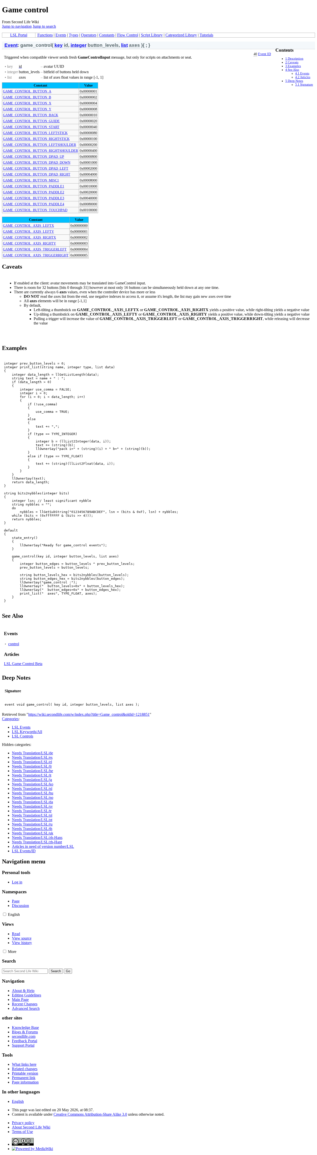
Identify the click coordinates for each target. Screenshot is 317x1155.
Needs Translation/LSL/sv (32, 806)
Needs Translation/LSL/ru (32, 824)
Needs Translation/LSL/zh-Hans (37, 837)
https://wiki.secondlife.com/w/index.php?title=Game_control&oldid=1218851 (89, 714)
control (13, 644)
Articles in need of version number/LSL (43, 846)
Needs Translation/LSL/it (31, 775)
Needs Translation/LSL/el (32, 762)
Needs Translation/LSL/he (32, 771)
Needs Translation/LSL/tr (32, 811)
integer (78, 45)
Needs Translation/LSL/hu (32, 793)
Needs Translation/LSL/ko (32, 784)
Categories (10, 719)
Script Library (152, 35)
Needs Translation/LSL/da (32, 802)
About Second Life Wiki (31, 1127)
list (124, 45)
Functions (45, 35)
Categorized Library (181, 35)
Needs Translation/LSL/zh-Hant (37, 842)
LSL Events (21, 727)
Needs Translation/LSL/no (32, 797)
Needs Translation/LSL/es (32, 757)
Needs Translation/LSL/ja (32, 780)
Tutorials (206, 35)
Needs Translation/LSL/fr (32, 766)
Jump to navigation (17, 26)
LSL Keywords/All (27, 732)
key (58, 45)
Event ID (264, 54)
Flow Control (127, 35)
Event (11, 45)
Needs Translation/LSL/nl (32, 788)
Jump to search (44, 26)
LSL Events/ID (24, 851)
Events (60, 35)
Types (73, 35)
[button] (4, 914)
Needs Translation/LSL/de (32, 753)
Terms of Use (22, 1132)
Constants (106, 35)
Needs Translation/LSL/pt (32, 820)
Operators (88, 35)
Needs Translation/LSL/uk (32, 833)
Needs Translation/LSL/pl (32, 815)
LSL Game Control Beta (23, 664)
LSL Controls (22, 736)
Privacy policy (23, 1123)
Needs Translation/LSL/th (32, 829)
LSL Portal (18, 35)
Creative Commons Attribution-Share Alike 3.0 (90, 1114)
